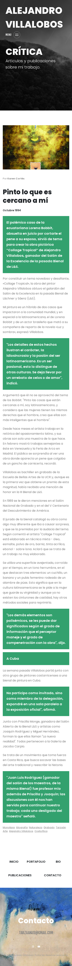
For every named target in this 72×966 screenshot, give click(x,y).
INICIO (13, 863)
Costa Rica (41, 831)
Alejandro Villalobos (21, 831)
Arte (5, 831)
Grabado (49, 827)
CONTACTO (52, 877)
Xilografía (22, 827)
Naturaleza (35, 827)
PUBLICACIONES (20, 877)
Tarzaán (61, 827)
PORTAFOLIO (36, 863)
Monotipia (9, 827)
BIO (58, 863)
